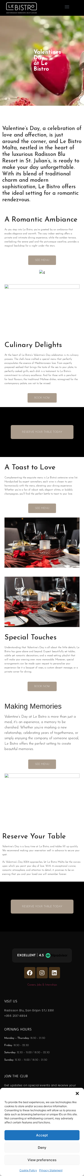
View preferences (42, 1160)
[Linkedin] (54, 972)
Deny (42, 1147)
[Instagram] (42, 972)
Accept (42, 1135)
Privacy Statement (50, 1170)
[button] (77, 1093)
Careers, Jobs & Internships (42, 984)
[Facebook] (29, 972)
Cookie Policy (28, 1170)
